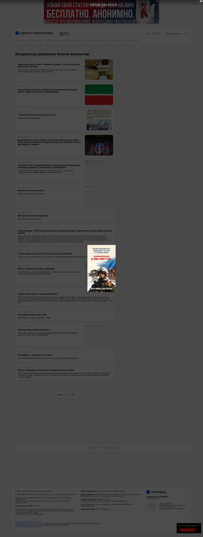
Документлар (92, 447)
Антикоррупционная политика (27, 522)
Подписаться (187, 530)
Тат (159, 34)
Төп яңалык (21, 40)
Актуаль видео (72, 40)
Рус (147, 34)
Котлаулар (36, 40)
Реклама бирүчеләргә (94, 40)
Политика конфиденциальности (28, 527)
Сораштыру (133, 40)
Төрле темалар (110, 447)
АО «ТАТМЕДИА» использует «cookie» (30, 523)
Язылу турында (53, 40)
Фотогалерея (116, 40)
